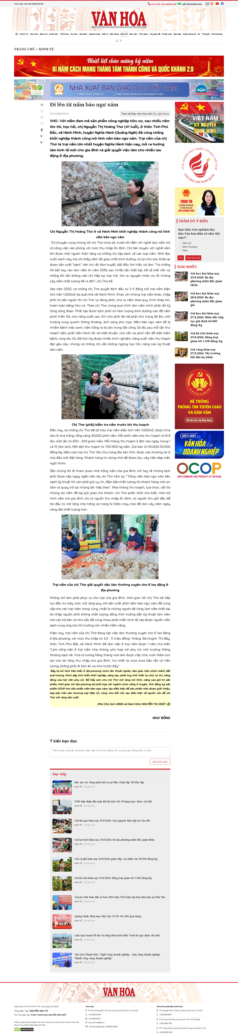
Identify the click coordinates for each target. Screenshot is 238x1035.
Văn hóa (34, 34)
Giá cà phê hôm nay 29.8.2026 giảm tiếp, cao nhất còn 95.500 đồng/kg (115, 859)
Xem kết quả (193, 257)
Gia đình (83, 34)
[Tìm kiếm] (117, 41)
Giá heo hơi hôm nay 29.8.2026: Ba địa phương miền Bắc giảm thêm (114, 840)
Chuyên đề (155, 34)
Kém (185, 250)
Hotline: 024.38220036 (164, 4)
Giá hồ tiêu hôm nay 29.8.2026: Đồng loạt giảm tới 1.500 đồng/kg (113, 878)
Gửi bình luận (160, 761)
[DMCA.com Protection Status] (24, 1029)
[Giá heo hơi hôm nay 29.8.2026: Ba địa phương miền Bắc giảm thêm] (62, 845)
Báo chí (43, 34)
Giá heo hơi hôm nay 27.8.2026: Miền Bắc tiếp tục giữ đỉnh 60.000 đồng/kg (207, 319)
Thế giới (206, 34)
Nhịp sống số (189, 34)
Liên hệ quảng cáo (192, 4)
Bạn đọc (177, 34)
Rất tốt (187, 243)
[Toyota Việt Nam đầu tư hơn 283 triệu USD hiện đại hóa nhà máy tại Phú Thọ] (62, 902)
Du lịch (74, 34)
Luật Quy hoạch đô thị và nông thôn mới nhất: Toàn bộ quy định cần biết (117, 935)
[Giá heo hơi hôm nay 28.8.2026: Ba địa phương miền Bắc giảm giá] (181, 296)
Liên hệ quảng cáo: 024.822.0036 (103, 1026)
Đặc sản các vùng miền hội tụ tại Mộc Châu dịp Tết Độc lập (109, 782)
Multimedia (216, 34)
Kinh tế (123, 34)
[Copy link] (42, 123)
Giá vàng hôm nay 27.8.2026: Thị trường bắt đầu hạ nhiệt (205, 353)
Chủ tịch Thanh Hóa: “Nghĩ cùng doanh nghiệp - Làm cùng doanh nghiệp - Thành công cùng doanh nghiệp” (118, 956)
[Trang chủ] (17, 34)
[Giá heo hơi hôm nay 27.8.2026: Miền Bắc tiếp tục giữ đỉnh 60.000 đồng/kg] (181, 316)
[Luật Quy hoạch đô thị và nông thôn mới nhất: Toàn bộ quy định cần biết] (62, 941)
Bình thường (190, 246)
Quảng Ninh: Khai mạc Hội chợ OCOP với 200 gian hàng (107, 916)
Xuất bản (53, 34)
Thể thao (64, 34)
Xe (199, 34)
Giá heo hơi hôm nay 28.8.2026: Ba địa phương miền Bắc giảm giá (206, 299)
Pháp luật (167, 34)
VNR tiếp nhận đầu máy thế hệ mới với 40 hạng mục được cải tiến (113, 801)
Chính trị (24, 34)
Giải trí (105, 34)
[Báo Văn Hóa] (119, 991)
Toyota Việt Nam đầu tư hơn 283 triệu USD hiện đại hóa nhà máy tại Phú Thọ (119, 897)
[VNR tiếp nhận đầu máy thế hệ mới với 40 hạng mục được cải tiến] (62, 807)
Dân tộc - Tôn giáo (138, 34)
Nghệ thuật (94, 34)
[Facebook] (42, 105)
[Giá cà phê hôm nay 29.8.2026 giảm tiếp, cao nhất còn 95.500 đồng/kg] (62, 864)
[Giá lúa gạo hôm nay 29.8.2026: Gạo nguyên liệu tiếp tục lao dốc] (62, 826)
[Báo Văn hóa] (119, 18)
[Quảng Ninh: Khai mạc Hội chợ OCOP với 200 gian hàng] (62, 921)
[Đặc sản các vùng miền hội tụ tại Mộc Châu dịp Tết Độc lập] (62, 787)
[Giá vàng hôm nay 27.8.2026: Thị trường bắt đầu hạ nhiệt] (181, 352)
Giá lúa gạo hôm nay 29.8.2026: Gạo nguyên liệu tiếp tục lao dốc (112, 820)
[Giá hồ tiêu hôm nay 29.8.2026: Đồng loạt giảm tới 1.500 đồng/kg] (62, 883)
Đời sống (114, 34)
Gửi (180, 257)
